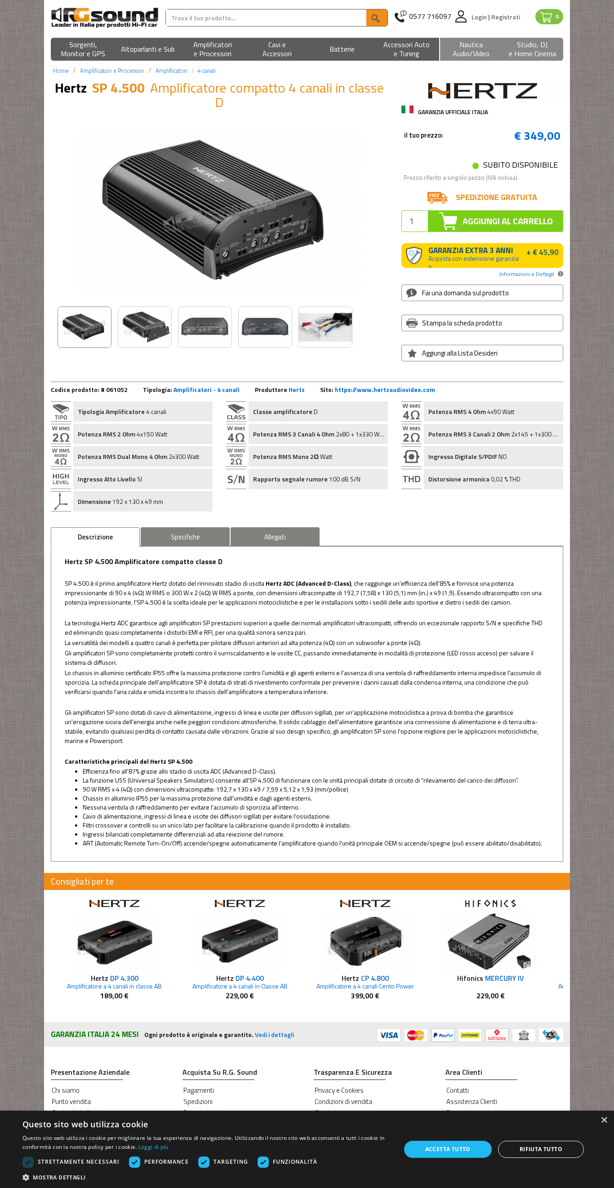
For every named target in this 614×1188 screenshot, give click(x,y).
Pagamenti (198, 1090)
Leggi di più (153, 1147)
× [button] (604, 1120)
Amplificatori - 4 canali (207, 389)
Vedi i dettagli (274, 1034)
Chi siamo (66, 1090)
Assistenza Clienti (471, 1101)
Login (480, 17)
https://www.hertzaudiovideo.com (385, 389)
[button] (83, 50)
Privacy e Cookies (339, 1090)
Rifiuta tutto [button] (541, 1149)
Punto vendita (71, 1101)
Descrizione (95, 537)
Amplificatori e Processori (112, 70)
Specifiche (185, 537)
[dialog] (307, 1149)
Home (61, 70)
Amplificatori (171, 70)
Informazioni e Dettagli (526, 274)
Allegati (275, 537)
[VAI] (376, 17)
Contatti (457, 1090)
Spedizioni (198, 1101)
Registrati (505, 17)
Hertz (297, 389)
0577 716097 (430, 16)
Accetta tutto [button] (448, 1149)
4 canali (206, 70)
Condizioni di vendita (343, 1101)
